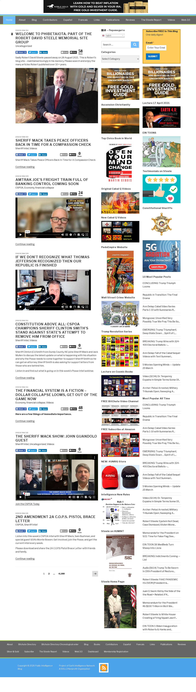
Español (67, 20)
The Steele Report (151, 20)
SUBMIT (153, 56)
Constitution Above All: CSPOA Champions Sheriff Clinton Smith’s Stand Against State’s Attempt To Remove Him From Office (51, 330)
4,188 (61, 573)
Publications (113, 20)
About (22, 20)
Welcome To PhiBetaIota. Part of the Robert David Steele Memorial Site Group (53, 38)
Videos (171, 20)
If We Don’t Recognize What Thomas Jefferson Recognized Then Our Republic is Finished (52, 261)
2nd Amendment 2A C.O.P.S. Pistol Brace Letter (55, 519)
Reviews (130, 20)
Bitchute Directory (27, 644)
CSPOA (19, 187)
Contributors (50, 20)
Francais (83, 20)
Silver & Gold (13, 651)
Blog (34, 20)
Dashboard (93, 651)
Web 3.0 (185, 20)
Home (9, 20)
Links (97, 20)
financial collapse (44, 187)
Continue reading (25, 166)
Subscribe (29, 651)
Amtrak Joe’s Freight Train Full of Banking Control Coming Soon (51, 182)
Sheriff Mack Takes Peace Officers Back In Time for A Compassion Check (53, 142)
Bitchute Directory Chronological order (59, 644)
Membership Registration (116, 651)
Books (97, 644)
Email (150, 42)
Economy (29, 187)
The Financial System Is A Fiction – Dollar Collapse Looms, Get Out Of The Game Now (56, 394)
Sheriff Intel (22, 148)
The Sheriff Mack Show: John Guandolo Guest (56, 438)
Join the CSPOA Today (27, 504)
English (107, 35)
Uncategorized (23, 46)
